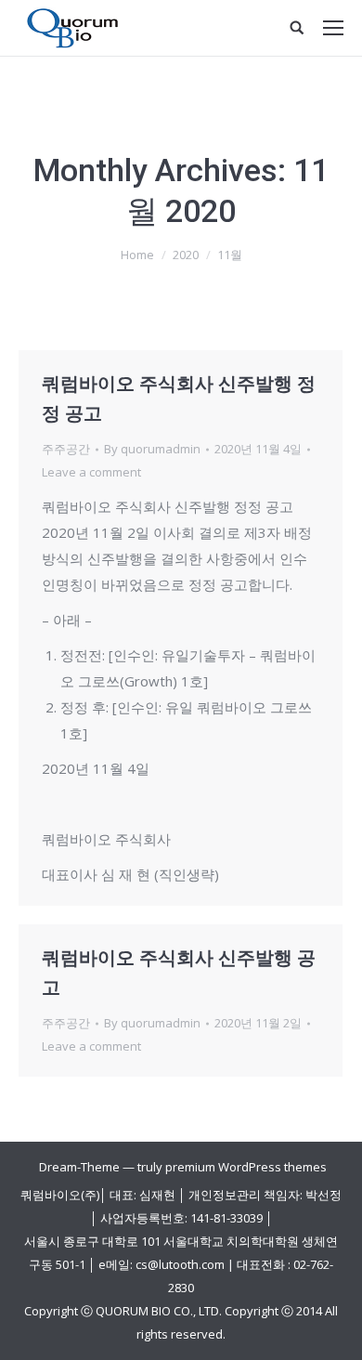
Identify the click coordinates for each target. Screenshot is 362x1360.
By (152, 448)
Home (137, 254)
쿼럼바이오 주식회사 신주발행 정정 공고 (179, 399)
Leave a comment (91, 472)
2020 (186, 254)
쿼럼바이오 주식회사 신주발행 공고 (179, 973)
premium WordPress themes (246, 1166)
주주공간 (66, 448)
